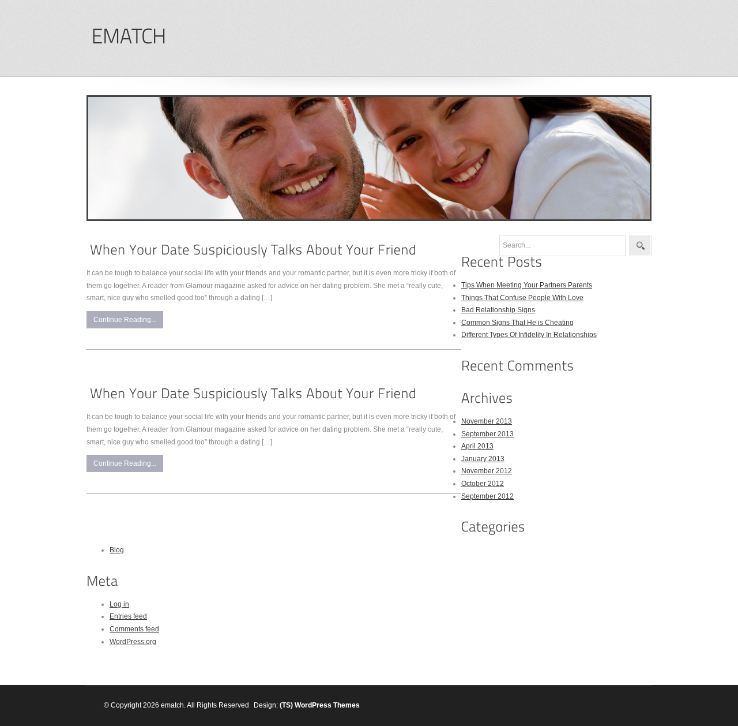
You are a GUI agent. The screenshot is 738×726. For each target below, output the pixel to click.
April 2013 (477, 446)
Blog (117, 550)
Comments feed (134, 629)
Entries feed (128, 616)
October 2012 (482, 484)
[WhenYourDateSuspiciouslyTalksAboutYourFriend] (253, 249)
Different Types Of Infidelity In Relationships (529, 335)
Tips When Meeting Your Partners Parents (526, 285)
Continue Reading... (124, 320)
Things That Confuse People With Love (522, 298)
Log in (119, 604)
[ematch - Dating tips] (128, 36)
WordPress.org (133, 642)
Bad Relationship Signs (498, 310)
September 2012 (487, 496)
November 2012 (486, 471)
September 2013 (487, 434)
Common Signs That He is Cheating (517, 323)
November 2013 (486, 421)
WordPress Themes (327, 705)
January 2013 (482, 459)
